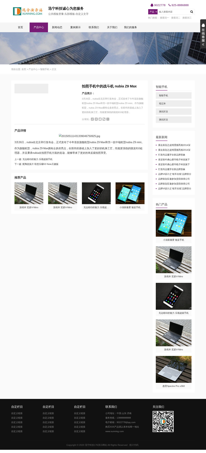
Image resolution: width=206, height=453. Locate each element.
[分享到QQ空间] (96, 119)
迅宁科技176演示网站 (96, 445)
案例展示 (75, 27)
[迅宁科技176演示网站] (29, 11)
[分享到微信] (104, 119)
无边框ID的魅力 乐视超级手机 (37, 159)
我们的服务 (130, 27)
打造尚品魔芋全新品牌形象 (171, 154)
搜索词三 (187, 17)
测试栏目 (163, 111)
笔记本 (162, 103)
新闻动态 (57, 27)
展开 (203, 35)
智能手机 (44, 69)
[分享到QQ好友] (100, 119)
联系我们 (94, 27)
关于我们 (112, 27)
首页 (20, 27)
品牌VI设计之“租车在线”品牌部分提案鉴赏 (173, 174)
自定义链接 (17, 413)
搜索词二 (175, 17)
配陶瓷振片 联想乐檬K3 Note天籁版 (40, 164)
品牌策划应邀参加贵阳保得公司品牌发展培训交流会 (173, 179)
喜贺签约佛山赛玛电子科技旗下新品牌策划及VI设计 (173, 159)
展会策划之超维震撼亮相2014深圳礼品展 (173, 145)
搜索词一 (164, 17)
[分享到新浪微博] (92, 119)
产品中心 (39, 27)
